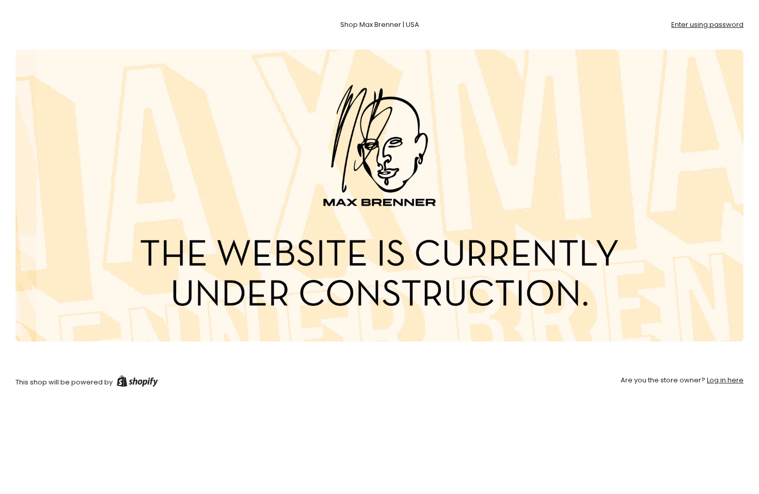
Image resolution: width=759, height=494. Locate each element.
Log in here (725, 380)
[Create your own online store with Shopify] (137, 383)
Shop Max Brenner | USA (379, 24)
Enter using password (707, 24)
